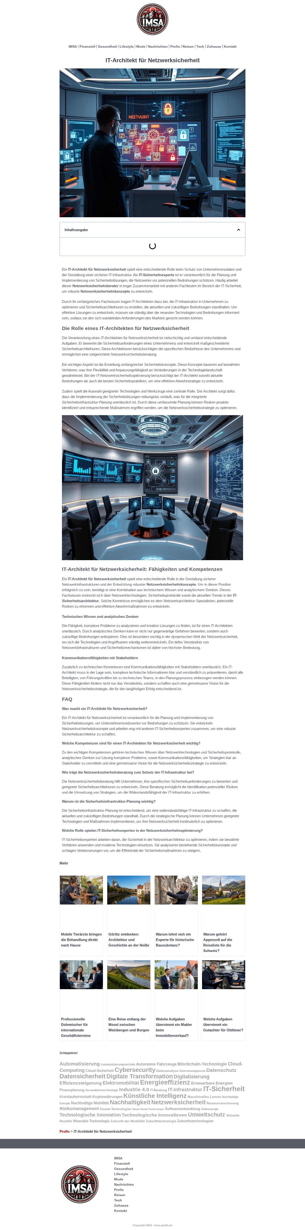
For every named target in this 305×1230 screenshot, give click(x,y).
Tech (200, 46)
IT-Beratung (158, 1090)
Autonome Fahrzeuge (156, 1064)
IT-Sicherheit (224, 1089)
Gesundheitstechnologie (101, 1090)
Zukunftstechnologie (161, 1121)
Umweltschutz (206, 1114)
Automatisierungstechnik (118, 1064)
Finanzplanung (72, 1090)
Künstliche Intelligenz (155, 1095)
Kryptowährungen (107, 1097)
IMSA (73, 46)
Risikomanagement (79, 1108)
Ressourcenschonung (223, 1103)
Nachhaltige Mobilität (90, 1103)
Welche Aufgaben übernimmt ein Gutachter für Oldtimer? (223, 1024)
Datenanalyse (167, 1071)
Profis (175, 46)
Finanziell (87, 46)
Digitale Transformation (140, 1076)
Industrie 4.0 (134, 1089)
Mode (140, 46)
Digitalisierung (191, 1077)
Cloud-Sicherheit (100, 1071)
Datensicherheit (83, 1076)
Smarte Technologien (115, 1109)
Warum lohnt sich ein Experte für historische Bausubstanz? (175, 939)
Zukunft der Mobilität (128, 1121)
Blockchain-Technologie (202, 1063)
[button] (238, 230)
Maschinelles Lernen (204, 1097)
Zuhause (214, 46)
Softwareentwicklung (182, 1109)
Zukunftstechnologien (195, 1121)
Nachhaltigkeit (130, 1102)
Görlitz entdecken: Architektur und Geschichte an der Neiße (128, 939)
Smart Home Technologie (148, 1109)
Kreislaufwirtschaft (75, 1097)
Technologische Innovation (90, 1114)
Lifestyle (127, 46)
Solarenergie (210, 1109)
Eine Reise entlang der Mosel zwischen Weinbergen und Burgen (128, 1024)
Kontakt (230, 46)
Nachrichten (158, 46)
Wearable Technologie (91, 1121)
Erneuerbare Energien (212, 1083)
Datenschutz (221, 1070)
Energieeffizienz (165, 1082)
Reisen (188, 46)
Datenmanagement (192, 1070)
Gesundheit (107, 46)
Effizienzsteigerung (81, 1082)
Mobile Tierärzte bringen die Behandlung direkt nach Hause (81, 939)
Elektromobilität (121, 1082)
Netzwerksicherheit (178, 1102)
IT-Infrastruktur (185, 1089)
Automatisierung (80, 1063)
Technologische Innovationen (154, 1114)
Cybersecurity (135, 1069)
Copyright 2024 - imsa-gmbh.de (152, 1225)
